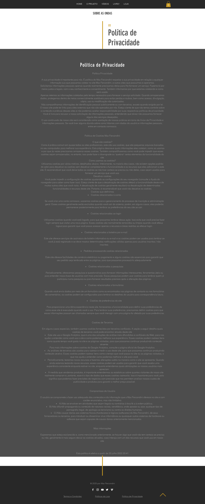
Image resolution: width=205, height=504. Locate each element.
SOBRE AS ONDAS (102, 13)
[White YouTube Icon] (102, 489)
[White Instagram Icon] (97, 489)
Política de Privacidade (124, 37)
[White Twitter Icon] (107, 489)
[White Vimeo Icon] (111, 489)
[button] (168, 4)
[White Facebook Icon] (92, 489)
